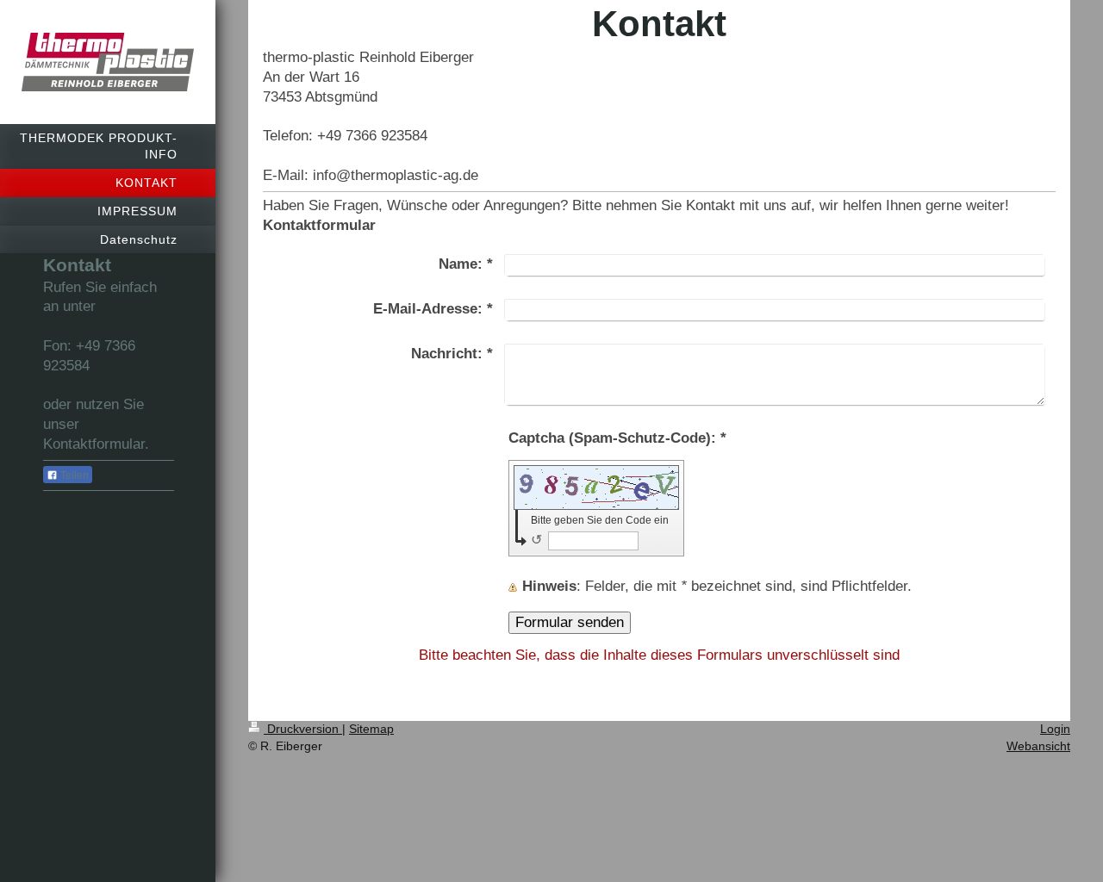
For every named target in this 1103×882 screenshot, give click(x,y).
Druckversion (303, 729)
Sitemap (371, 729)
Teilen (73, 475)
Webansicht (1038, 746)
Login (1055, 729)
